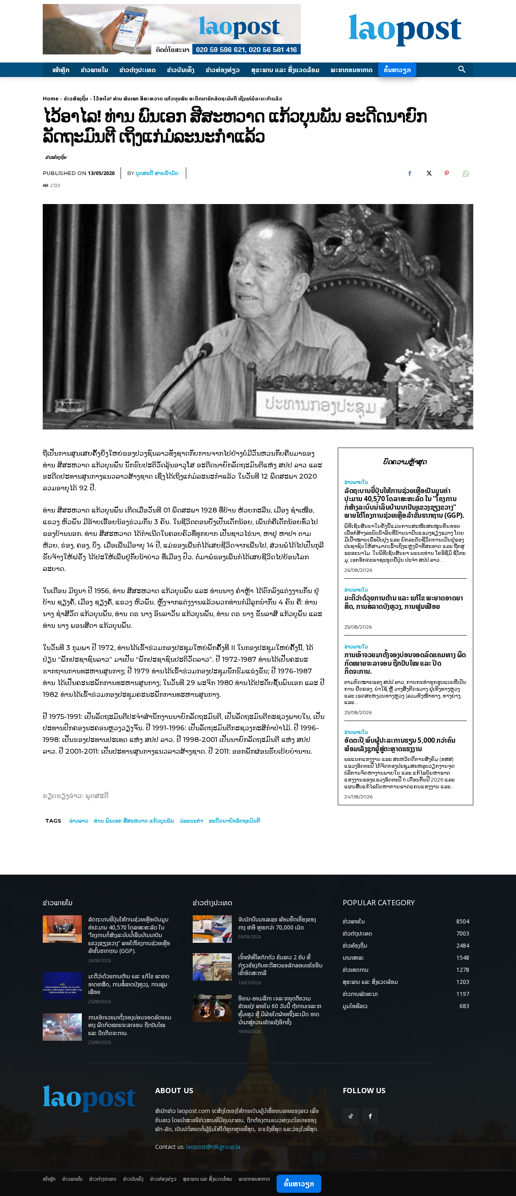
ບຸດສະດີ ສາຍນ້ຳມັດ (157, 173)
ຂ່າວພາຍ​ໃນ (356, 482)
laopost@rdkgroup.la (213, 1146)
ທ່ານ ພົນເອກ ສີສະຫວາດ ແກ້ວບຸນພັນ (134, 820)
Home (50, 98)
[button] (462, 70)
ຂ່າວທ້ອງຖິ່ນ (76, 98)
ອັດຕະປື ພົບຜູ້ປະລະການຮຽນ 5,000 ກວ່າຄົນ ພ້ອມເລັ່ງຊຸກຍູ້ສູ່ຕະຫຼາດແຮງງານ (400, 744)
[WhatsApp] (465, 173)
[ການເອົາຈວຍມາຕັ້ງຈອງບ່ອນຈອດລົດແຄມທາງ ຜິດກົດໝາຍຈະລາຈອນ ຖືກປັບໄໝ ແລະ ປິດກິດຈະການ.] (62, 1027)
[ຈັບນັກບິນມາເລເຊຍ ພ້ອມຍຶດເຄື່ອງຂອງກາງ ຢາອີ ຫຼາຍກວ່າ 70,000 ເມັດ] (212, 929)
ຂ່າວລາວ (78, 820)
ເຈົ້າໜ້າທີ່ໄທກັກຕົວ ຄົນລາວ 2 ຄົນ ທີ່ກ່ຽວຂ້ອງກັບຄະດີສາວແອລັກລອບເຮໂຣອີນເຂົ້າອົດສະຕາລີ (280, 965)
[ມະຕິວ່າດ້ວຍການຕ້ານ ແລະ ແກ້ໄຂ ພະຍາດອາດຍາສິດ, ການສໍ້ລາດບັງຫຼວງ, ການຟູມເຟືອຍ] (62, 986)
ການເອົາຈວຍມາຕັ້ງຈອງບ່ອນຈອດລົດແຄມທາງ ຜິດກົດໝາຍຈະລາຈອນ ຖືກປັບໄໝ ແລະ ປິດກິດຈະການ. (405, 663)
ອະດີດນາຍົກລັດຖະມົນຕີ (234, 820)
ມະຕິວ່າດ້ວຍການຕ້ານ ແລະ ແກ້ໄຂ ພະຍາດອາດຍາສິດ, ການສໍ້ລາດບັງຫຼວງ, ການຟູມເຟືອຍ (403, 602)
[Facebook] (410, 173)
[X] (428, 173)
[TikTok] (350, 1116)
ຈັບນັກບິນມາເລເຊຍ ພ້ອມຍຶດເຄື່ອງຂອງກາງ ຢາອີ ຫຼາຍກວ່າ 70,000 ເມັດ (277, 923)
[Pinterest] (447, 173)
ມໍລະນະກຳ (191, 820)
